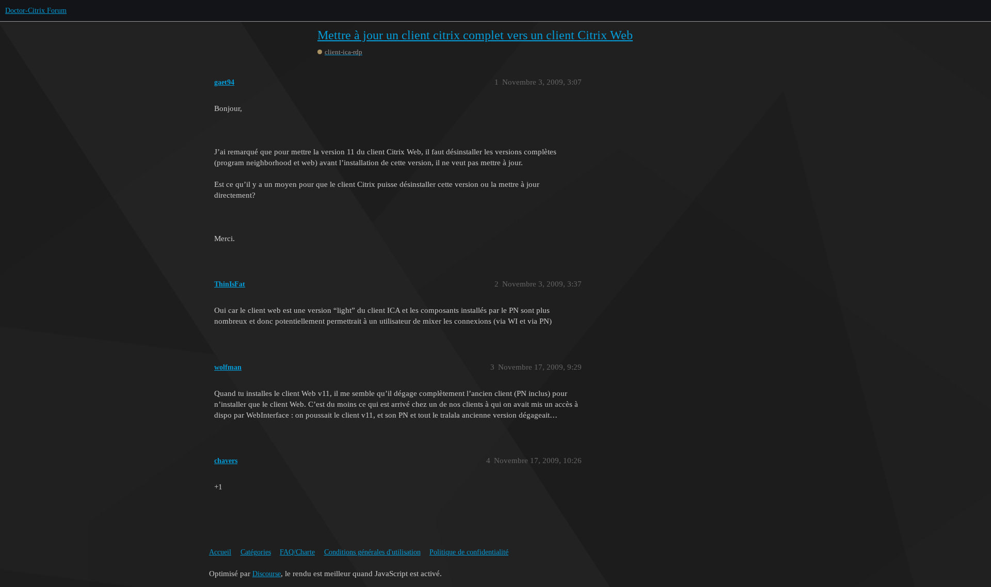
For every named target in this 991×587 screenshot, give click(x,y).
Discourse (266, 574)
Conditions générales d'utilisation (372, 552)
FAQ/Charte (297, 552)
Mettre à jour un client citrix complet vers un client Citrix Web (475, 35)
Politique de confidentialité (468, 552)
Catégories (256, 552)
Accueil (220, 552)
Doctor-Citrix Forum (36, 10)
